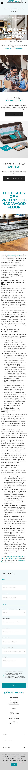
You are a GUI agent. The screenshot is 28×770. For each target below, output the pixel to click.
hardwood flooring (14, 255)
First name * (5, 583)
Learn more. (20, 762)
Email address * (6, 628)
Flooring (12, 17)
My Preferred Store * (7, 647)
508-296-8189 (14, 11)
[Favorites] (22, 3)
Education (6, 747)
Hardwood (19, 17)
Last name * (5, 593)
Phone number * (6, 618)
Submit (14, 685)
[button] (19, 3)
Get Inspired (7, 741)
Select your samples (12, 178)
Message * (4, 657)
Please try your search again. (14, 48)
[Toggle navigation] (2, 3)
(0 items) (25, 2)
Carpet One (4, 17)
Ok (14, 764)
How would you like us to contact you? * (12, 608)
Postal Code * (5, 638)
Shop (5, 734)
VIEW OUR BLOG (12, 114)
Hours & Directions (14, 704)
